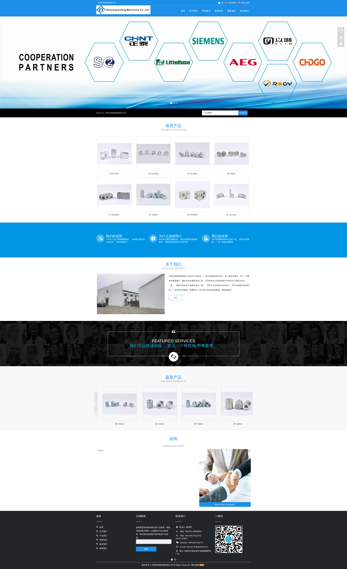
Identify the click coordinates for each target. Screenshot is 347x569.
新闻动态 (219, 11)
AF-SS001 (231, 174)
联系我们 (244, 11)
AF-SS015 (130, 424)
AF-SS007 (153, 215)
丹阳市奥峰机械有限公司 (162, 565)
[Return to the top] (341, 44)
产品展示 (206, 11)
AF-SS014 (169, 424)
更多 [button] (176, 297)
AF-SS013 (208, 424)
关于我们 (193, 11)
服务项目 (231, 11)
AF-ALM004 (192, 215)
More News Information (225, 504)
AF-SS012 (247, 424)
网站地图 (195, 565)
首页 (183, 11)
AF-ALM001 (114, 215)
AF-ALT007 (114, 174)
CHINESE (232, 3)
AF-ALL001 (231, 215)
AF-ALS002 (192, 174)
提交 (146, 549)
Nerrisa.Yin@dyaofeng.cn (197, 547)
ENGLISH (245, 3)
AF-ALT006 (153, 174)
